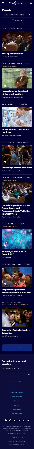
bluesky (15, 420)
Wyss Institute (17, 3)
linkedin (6, 420)
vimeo (19, 420)
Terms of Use (12, 433)
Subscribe (17, 381)
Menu (3, 3)
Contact (17, 405)
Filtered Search (29, 14)
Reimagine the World (17, 392)
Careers (17, 401)
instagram (10, 420)
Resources (17, 409)
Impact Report (17, 397)
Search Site (31, 3)
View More (17, 348)
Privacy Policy (21, 433)
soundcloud (28, 420)
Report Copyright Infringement (17, 441)
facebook (24, 420)
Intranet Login (17, 413)
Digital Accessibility (17, 437)
